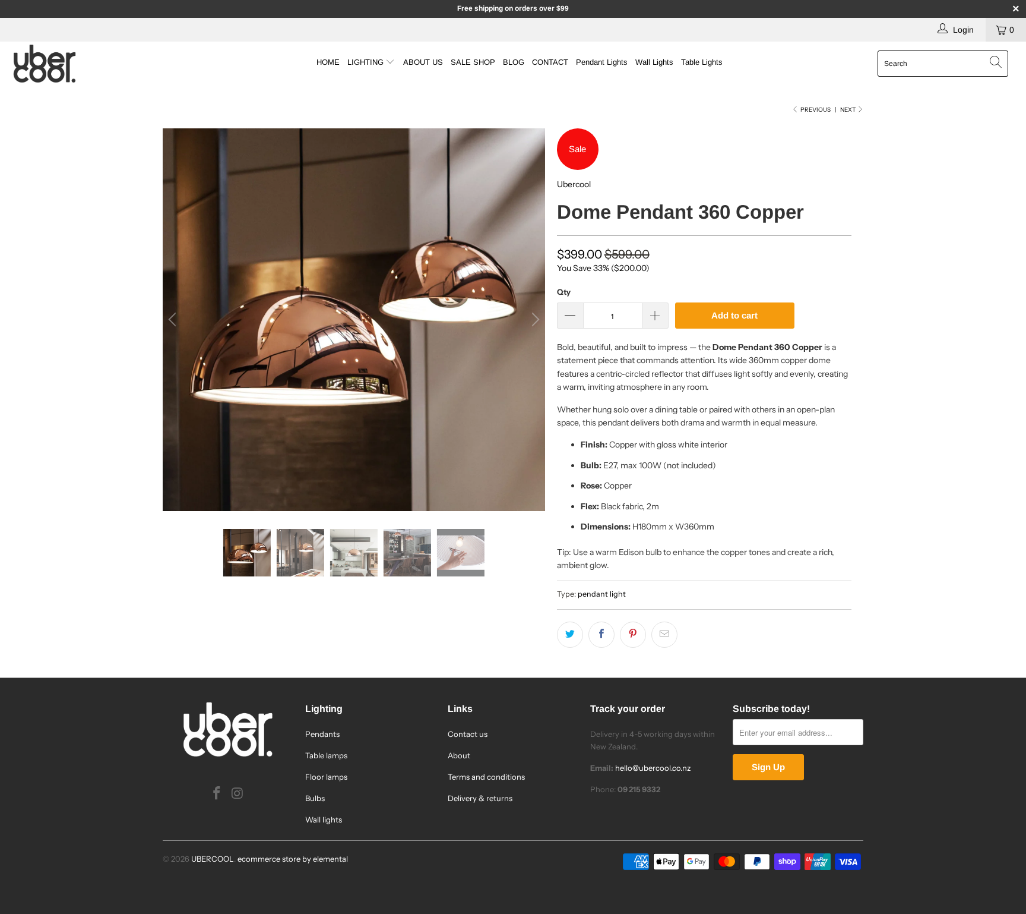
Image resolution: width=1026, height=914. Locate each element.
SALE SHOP (473, 62)
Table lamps (326, 755)
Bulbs (315, 798)
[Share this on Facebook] (601, 635)
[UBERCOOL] (88, 63)
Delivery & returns (480, 798)
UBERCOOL (212, 858)
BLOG (513, 62)
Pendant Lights (602, 62)
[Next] (534, 319)
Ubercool (574, 184)
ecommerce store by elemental (293, 858)
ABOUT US (423, 62)
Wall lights (323, 819)
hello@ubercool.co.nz (653, 768)
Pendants (322, 734)
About (459, 755)
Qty (564, 292)
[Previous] (174, 319)
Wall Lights (654, 62)
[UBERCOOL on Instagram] (238, 794)
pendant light (602, 594)
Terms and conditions (486, 776)
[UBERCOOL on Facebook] (217, 794)
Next (848, 110)
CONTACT (550, 62)
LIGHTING (366, 62)
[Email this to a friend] (664, 635)
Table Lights (702, 62)
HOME (328, 62)
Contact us (467, 734)
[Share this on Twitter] (570, 635)
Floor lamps (326, 776)
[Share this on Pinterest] (633, 635)
